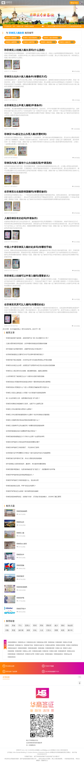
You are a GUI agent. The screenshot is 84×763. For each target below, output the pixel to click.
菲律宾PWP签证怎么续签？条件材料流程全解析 (22, 491)
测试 (62, 625)
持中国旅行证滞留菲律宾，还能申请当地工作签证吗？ (24, 349)
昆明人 (27, 625)
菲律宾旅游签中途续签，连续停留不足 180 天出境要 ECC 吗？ (27, 338)
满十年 (70, 630)
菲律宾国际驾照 (49, 648)
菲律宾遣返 (41, 648)
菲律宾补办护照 (29, 654)
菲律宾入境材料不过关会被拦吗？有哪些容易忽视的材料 (25, 425)
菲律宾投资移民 (22, 648)
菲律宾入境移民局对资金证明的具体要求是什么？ (23, 420)
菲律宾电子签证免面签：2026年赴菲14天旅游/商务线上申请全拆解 (29, 360)
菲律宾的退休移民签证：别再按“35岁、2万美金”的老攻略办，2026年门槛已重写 (33, 497)
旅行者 (20, 630)
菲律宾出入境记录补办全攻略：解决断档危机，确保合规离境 (26, 371)
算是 (13, 630)
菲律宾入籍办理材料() (31, 38)
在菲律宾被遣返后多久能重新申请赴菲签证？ (21, 431)
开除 (41, 625)
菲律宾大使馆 (53, 651)
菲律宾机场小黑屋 (42, 642)
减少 (56, 625)
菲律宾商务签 (12, 657)
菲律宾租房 (11, 645)
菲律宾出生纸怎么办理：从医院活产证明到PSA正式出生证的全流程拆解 (30, 365)
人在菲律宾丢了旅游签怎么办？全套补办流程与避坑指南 (25, 376)
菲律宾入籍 (20, 26)
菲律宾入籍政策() (48, 42)
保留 (28, 630)
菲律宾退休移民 (32, 648)
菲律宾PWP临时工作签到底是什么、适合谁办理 (22, 480)
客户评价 (75, 3)
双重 (56, 630)
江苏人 (48, 630)
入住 (41, 630)
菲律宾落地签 (12, 654)
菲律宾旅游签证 (58, 654)
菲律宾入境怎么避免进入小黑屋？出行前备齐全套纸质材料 (26, 393)
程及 (62, 630)
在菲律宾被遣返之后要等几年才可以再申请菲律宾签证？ (25, 354)
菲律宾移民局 (62, 651)
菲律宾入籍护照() (30, 42)
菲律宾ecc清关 (27, 651)
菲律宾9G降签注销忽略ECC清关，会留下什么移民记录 (24, 404)
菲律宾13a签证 (39, 654)
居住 (7, 625)
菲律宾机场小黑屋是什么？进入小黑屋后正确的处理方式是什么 (27, 387)
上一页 (21, 329)
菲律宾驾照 (18, 651)
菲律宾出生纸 (71, 651)
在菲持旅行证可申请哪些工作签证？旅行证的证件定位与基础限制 (28, 453)
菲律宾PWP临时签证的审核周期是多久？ (20, 475)
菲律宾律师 (58, 642)
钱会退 (70, 625)
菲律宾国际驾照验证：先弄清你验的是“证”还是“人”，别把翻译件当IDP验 (30, 469)
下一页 (38, 329)
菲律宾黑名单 (20, 654)
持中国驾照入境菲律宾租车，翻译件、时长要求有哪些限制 (26, 464)
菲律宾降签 (11, 651)
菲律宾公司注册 (67, 642)
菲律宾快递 (51, 642)
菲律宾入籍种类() (12, 38)
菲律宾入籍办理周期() (52, 38)
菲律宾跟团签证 (12, 642)
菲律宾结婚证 (49, 654)
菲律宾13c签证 (67, 648)
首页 (14, 26)
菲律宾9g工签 (68, 654)
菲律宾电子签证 (28, 645)
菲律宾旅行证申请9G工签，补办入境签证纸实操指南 (24, 458)
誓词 (35, 625)
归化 (35, 630)
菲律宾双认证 (22, 642)
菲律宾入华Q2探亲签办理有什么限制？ (19, 409)
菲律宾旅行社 (19, 645)
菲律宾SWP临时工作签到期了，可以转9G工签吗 (22, 447)
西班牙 (48, 625)
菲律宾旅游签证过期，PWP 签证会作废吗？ (21, 486)
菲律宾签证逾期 (36, 651)
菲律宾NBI (45, 651)
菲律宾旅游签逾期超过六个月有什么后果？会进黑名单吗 (25, 436)
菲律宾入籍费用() (12, 42)
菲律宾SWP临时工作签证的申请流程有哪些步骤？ (23, 442)
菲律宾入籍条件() (66, 42)
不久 (20, 625)
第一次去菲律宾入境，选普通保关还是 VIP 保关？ (23, 398)
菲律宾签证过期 (31, 642)
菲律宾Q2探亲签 (50, 645)
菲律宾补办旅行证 (39, 645)
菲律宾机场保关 (12, 648)
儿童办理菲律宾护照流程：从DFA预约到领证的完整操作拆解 (26, 343)
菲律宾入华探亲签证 (72, 645)
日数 (7, 630)
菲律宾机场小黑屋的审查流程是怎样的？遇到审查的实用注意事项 (28, 382)
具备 (13, 625)
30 (33, 329)
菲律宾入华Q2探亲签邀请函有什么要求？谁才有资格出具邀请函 (27, 414)
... (31, 329)
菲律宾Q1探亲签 (60, 645)
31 (35, 329)
